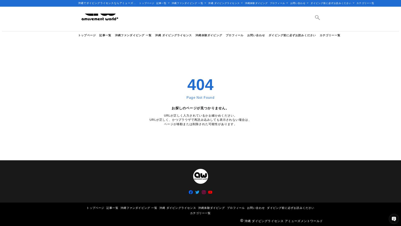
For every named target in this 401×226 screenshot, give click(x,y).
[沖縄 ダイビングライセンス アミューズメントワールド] (99, 19)
